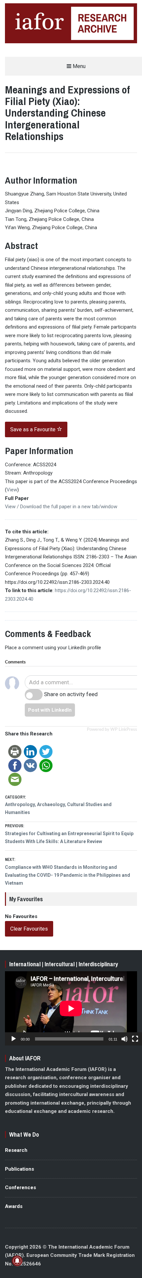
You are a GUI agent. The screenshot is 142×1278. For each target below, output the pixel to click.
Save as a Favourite (33, 429)
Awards (13, 1206)
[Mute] (124, 1039)
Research (16, 1150)
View (12, 490)
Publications (19, 1169)
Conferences (20, 1187)
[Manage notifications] (17, 1261)
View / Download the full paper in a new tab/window (61, 507)
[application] (71, 1008)
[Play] (13, 1039)
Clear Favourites (29, 929)
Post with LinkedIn (50, 710)
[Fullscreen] (135, 1039)
